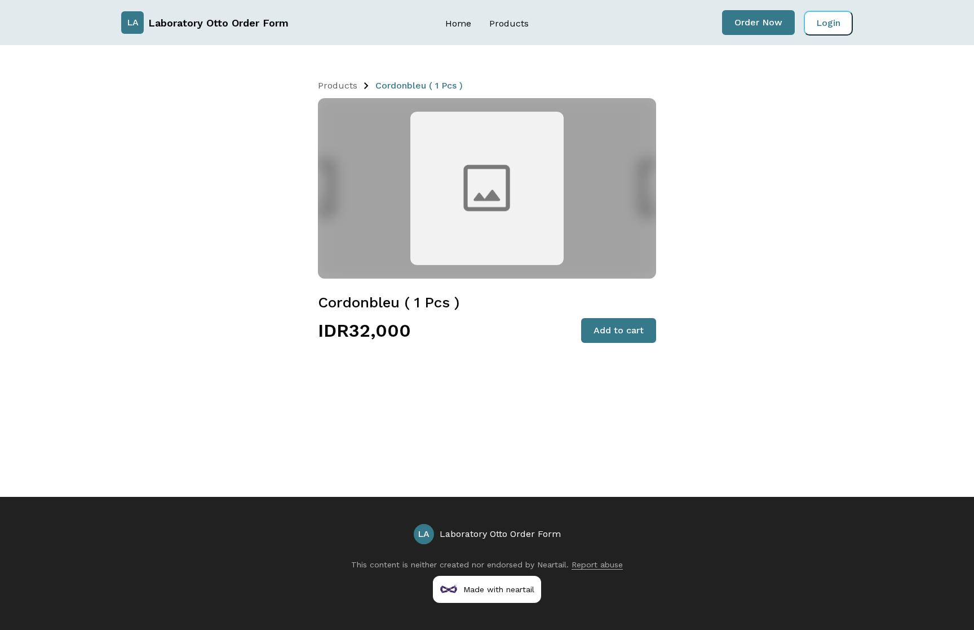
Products (509, 23)
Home (458, 23)
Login (828, 22)
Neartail (551, 564)
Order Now (758, 22)
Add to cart (619, 330)
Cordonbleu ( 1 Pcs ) (419, 85)
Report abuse (597, 564)
